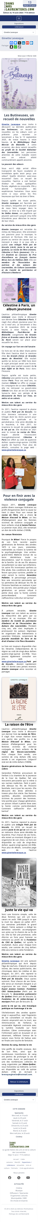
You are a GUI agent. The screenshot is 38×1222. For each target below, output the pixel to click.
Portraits (14, 1168)
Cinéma (19, 1136)
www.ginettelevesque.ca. (14, 661)
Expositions (19, 23)
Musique (19, 1190)
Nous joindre (19, 1173)
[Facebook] (9, 1177)
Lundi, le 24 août (19, 1128)
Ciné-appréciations (27, 1168)
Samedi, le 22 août (19, 1123)
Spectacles (19, 1113)
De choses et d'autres (19, 1201)
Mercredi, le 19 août (20, 1115)
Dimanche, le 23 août (19, 1125)
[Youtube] (28, 1177)
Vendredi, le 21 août (20, 1120)
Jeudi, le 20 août (20, 1118)
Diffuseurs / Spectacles (19, 1193)
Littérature (19, 27)
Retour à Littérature (19, 1081)
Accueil (16, 1159)
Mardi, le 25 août (19, 1131)
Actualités (20, 1165)
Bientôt (17, 1162)
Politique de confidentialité (19, 1214)
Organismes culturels (19, 1195)
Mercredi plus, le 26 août (20, 1133)
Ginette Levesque (11, 124)
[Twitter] (18, 1177)
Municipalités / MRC (19, 1198)
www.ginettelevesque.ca (14, 450)
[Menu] (19, 18)
